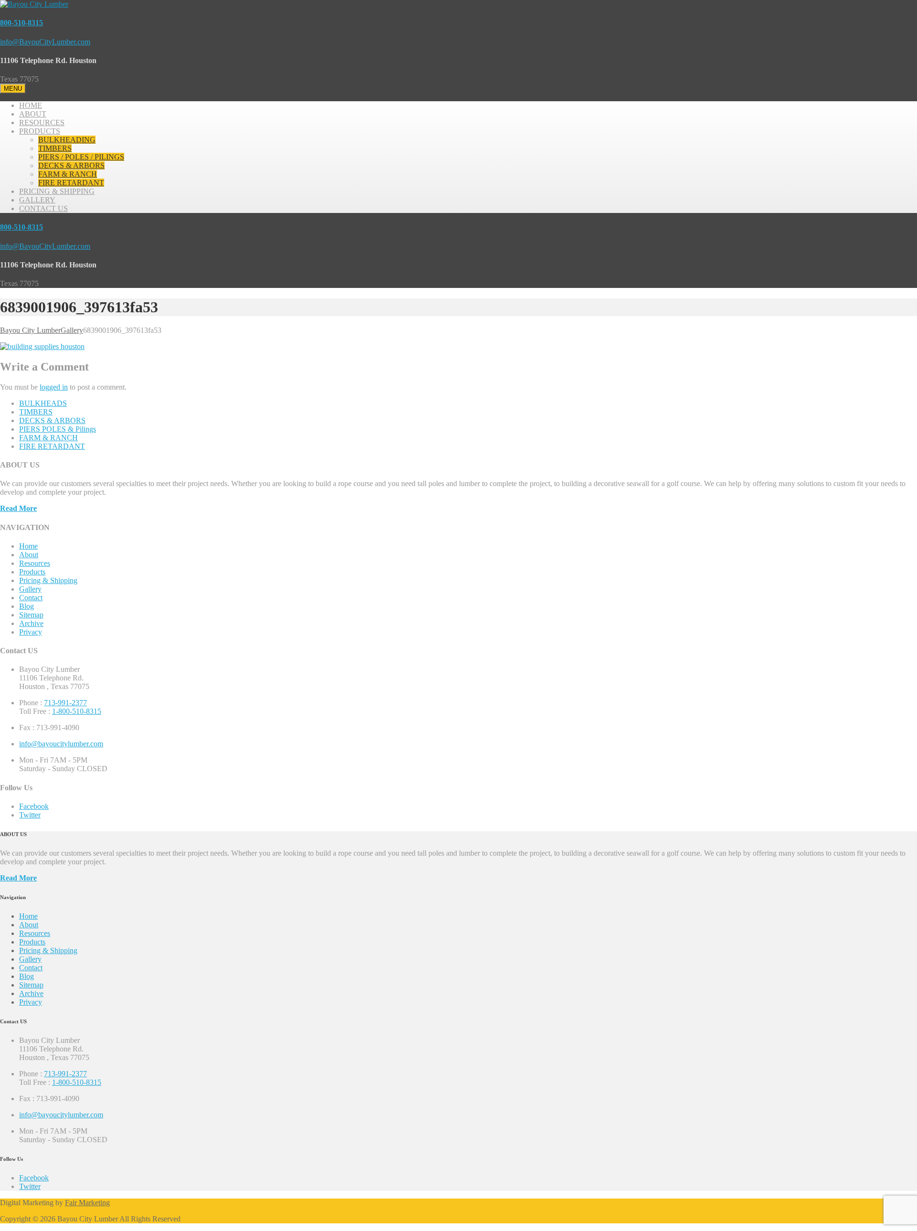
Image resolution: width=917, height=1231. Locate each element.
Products (32, 572)
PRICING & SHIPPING (57, 191)
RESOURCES (41, 122)
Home (28, 546)
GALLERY (37, 200)
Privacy (30, 632)
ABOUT (32, 114)
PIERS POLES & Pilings (57, 429)
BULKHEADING (67, 140)
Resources (34, 563)
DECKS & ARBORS (71, 165)
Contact (31, 598)
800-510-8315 (21, 23)
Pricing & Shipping (48, 580)
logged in (54, 387)
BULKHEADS (43, 403)
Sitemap (31, 615)
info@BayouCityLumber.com (45, 42)
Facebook (34, 806)
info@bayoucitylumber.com (61, 744)
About (28, 555)
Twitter (30, 815)
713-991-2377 (65, 703)
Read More (18, 508)
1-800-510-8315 (76, 711)
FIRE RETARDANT (71, 183)
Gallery (30, 589)
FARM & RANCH (67, 174)
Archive (31, 623)
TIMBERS (55, 148)
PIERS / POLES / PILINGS (81, 157)
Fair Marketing (87, 1203)
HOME (30, 105)
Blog (26, 606)
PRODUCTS (39, 131)
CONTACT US (43, 208)
